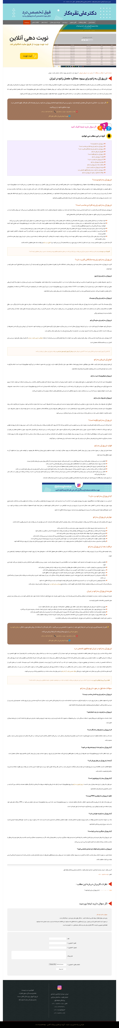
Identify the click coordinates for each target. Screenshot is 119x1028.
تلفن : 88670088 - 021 (69, 1)
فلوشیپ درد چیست (27, 990)
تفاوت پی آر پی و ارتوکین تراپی (102, 680)
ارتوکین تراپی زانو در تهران (35, 338)
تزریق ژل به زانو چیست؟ (97, 143)
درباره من (64, 22)
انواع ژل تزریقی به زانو (98, 151)
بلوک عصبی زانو (72, 671)
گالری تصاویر (73, 22)
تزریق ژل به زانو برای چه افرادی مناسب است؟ (91, 146)
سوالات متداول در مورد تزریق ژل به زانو (93, 172)
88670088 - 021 (103, 874)
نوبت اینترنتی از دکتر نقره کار (58, 116)
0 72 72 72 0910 (47, 111)
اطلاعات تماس (35, 22)
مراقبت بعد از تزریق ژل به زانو (95, 164)
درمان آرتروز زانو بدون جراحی (65, 351)
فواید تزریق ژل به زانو (98, 156)
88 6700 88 (60, 111)
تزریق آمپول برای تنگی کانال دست (27, 996)
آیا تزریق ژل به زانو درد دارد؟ (96, 159)
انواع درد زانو (47, 242)
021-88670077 (59, 1012)
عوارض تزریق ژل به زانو (97, 162)
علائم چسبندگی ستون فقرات (27, 993)
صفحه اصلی (92, 22)
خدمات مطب (44, 22)
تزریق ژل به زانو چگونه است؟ (96, 154)
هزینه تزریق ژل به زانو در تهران (95, 167)
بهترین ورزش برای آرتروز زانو (27, 999)
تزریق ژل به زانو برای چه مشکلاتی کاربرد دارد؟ (91, 148)
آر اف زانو (64, 671)
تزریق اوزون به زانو (78, 784)
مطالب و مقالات (82, 22)
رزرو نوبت (26, 22)
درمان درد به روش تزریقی (86, 73)
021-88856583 (59, 1009)
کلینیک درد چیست (105, 251)
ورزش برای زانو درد (55, 584)
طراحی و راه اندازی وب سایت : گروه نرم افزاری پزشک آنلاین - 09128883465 (59, 1024)
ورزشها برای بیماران (55, 22)
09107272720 (59, 1006)
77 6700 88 (71, 111)
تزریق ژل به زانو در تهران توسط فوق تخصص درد (91, 170)
